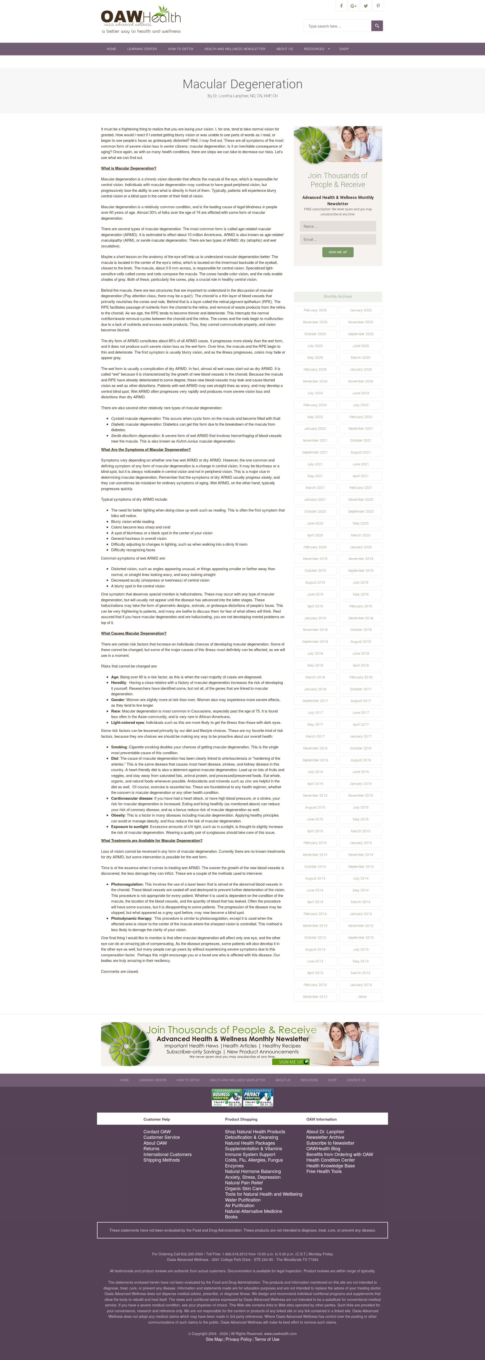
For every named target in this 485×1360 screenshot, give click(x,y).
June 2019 (315, 594)
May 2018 (315, 665)
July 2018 (315, 653)
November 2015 (360, 795)
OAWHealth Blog (323, 1148)
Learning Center (142, 49)
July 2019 (360, 582)
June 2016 (361, 771)
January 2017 (361, 736)
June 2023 (361, 393)
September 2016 (315, 760)
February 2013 (315, 984)
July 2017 (315, 712)
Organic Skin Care (243, 1188)
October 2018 (361, 629)
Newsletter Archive (325, 1137)
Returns (151, 1148)
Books (231, 1216)
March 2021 (315, 487)
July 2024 (315, 393)
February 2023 (315, 405)
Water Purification (243, 1200)
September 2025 (361, 334)
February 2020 (315, 547)
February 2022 (360, 416)
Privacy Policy (239, 1339)
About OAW (155, 1143)
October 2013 (315, 937)
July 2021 (315, 464)
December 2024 (315, 381)
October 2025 (315, 334)
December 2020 (361, 499)
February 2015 (315, 842)
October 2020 (315, 511)
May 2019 (361, 594)
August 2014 (315, 878)
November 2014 (360, 854)
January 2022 (315, 428)
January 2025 (361, 369)
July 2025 (315, 345)
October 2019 (315, 570)
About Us (284, 49)
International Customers (167, 1154)
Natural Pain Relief (244, 1182)
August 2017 (361, 700)
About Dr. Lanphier (325, 1131)
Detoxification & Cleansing (251, 1137)
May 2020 (361, 523)
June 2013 (315, 961)
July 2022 (361, 405)
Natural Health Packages (250, 1143)
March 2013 (360, 973)
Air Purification (239, 1205)
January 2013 (361, 984)
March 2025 (360, 357)
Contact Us (117, 61)
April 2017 (361, 724)
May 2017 (315, 724)
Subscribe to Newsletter (330, 1143)
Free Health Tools (324, 1171)
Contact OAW (157, 1131)
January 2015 (361, 842)
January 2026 (361, 310)
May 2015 (361, 819)
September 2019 (360, 570)
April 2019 (315, 606)
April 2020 (315, 535)
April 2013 (315, 973)
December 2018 (361, 618)
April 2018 (361, 665)
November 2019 (361, 558)
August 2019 (315, 582)
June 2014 (315, 890)
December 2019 (315, 558)
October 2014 (315, 866)
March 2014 (360, 902)
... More (360, 996)
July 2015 (361, 807)
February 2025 (315, 369)
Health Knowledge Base (330, 1165)
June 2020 (315, 523)
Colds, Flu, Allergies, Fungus (254, 1160)
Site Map (214, 1339)
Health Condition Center (330, 1160)
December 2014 (315, 854)
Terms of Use (267, 1339)
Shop (344, 49)
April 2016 (315, 783)
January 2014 (361, 913)
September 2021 (315, 452)
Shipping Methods (161, 1160)
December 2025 (315, 322)
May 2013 (361, 961)
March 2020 (360, 535)
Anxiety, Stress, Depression (253, 1177)
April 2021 (361, 476)
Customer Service (161, 1137)
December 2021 (361, 428)
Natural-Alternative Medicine (253, 1211)
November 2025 (360, 322)
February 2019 (360, 606)
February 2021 (360, 487)
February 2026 (315, 310)
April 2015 (315, 831)
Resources (314, 49)
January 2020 (361, 547)
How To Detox (180, 49)
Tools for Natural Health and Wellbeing (263, 1194)
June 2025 (361, 345)
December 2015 (315, 795)
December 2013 (315, 925)
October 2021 (361, 440)
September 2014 (361, 866)
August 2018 (361, 641)
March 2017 (315, 736)
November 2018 (315, 629)
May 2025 (315, 357)
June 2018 (361, 653)
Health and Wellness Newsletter (234, 49)
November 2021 (315, 440)
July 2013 (361, 949)
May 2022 (315, 416)
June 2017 (361, 712)
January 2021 (315, 499)
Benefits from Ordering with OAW (339, 1154)
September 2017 (315, 700)
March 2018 (315, 677)
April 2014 (315, 902)
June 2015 (315, 819)
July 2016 (315, 771)
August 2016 (361, 760)
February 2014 (315, 913)
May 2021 (315, 476)
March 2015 (360, 831)
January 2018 (315, 689)
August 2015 (315, 807)
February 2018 (360, 677)
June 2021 (361, 464)
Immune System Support (250, 1154)
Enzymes (234, 1165)
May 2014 (361, 890)
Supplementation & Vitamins (253, 1148)
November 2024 (360, 381)
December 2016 (315, 748)
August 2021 (361, 452)
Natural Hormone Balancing (253, 1171)
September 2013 (361, 937)
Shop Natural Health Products (255, 1131)
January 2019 (315, 618)
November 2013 (360, 925)
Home (111, 49)
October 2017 (360, 689)
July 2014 (361, 878)
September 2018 (315, 641)
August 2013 (315, 949)
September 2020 (361, 511)
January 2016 (361, 783)
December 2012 (315, 996)
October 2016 (360, 748)
